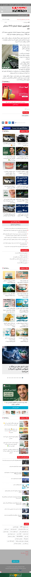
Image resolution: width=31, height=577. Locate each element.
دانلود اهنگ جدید (10, 541)
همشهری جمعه (25, 115)
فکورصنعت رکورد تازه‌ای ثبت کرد (16, 478)
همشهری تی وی (5, 4)
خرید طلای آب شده (14, 531)
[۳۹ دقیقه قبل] (25, 462)
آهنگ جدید (19, 534)
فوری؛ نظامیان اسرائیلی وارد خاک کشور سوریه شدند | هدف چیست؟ (16, 246)
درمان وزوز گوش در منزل (17, 484)
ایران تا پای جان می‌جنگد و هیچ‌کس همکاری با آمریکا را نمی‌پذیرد (18, 369)
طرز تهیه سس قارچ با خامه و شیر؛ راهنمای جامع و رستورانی (13, 491)
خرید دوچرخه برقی (11, 534)
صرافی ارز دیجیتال (11, 536)
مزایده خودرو (5, 531)
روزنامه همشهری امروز (26, 4)
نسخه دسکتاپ (15, 561)
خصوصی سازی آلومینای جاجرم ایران (15, 466)
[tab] (15, 222)
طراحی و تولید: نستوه (15, 570)
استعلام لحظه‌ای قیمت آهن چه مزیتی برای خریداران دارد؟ (12, 460)
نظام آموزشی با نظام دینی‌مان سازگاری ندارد (20, 257)
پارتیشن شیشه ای (18, 539)
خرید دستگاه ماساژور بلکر (23, 529)
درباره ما (26, 551)
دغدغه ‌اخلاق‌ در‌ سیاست (23, 261)
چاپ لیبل (26, 536)
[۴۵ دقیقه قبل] (25, 474)
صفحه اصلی (27, 19)
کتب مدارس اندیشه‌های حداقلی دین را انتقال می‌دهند (18, 259)
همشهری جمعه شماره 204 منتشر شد (21, 253)
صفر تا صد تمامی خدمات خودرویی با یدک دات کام (13, 509)
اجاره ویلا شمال (14, 529)
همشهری (22, 19)
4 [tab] (17, 377)
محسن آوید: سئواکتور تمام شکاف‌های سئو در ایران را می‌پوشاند (13, 516)
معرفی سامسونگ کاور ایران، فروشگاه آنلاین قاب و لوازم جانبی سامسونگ (12, 503)
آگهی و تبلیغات (11, 4)
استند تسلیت (25, 534)
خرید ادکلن (6, 529)
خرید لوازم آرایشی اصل (23, 531)
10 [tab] (7, 377)
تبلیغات (26, 554)
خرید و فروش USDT (24, 527)
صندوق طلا (26, 539)
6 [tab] (14, 377)
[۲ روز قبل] (25, 517)
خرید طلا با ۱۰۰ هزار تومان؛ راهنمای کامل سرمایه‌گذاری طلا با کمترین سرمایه (12, 497)
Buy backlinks (20, 536)
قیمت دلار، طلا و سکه (24, 553)
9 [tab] (9, 377)
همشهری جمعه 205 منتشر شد (22, 263)
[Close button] (30, 572)
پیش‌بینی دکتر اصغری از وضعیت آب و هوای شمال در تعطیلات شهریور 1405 (13, 473)
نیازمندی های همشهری (18, 4)
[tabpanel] (15, 360)
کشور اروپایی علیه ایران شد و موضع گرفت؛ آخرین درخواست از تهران (15, 237)
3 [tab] (19, 377)
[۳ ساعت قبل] (25, 480)
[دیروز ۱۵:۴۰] (25, 492)
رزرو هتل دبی (25, 543)
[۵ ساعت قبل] (25, 486)
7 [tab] (12, 377)
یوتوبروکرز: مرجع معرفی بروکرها (22, 541)
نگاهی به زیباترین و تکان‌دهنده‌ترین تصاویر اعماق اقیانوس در (16, 15)
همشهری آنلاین (19, 9)
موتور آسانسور (15, 527)
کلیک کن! (15, 407)
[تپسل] (3, 81)
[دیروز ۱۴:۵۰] (25, 498)
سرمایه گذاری (15, 105)
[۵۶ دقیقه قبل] (15, 355)
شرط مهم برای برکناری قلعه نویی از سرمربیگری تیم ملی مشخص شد (15, 228)
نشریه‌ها (18, 19)
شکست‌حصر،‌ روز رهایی (23, 255)
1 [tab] (22, 377)
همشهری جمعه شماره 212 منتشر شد (16, 27)
